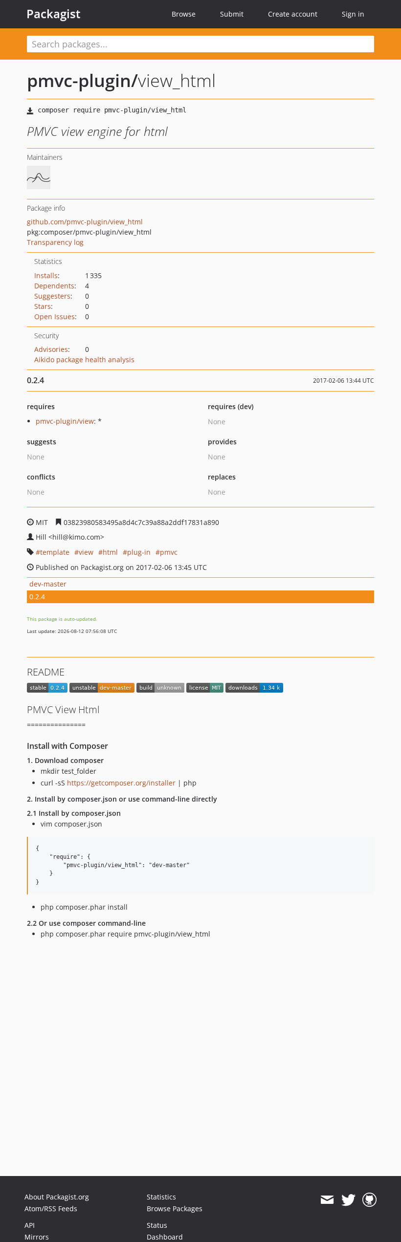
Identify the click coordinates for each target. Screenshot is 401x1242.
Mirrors (36, 1237)
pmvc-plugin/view (65, 421)
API (29, 1225)
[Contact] (327, 1200)
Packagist (53, 14)
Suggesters (52, 296)
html (110, 552)
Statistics (161, 1196)
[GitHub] (369, 1200)
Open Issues (54, 316)
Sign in (353, 14)
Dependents (54, 285)
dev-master (48, 583)
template (54, 552)
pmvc (169, 552)
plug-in (139, 552)
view (86, 552)
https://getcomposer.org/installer (121, 782)
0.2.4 (37, 596)
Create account (292, 14)
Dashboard (165, 1237)
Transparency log (55, 242)
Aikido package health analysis (84, 359)
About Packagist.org (56, 1196)
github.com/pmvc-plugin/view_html (85, 221)
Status (157, 1225)
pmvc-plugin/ (82, 80)
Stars (42, 306)
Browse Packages (174, 1208)
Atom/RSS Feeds (50, 1208)
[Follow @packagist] (348, 1200)
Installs (46, 275)
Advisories (51, 349)
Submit (232, 14)
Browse (184, 14)
